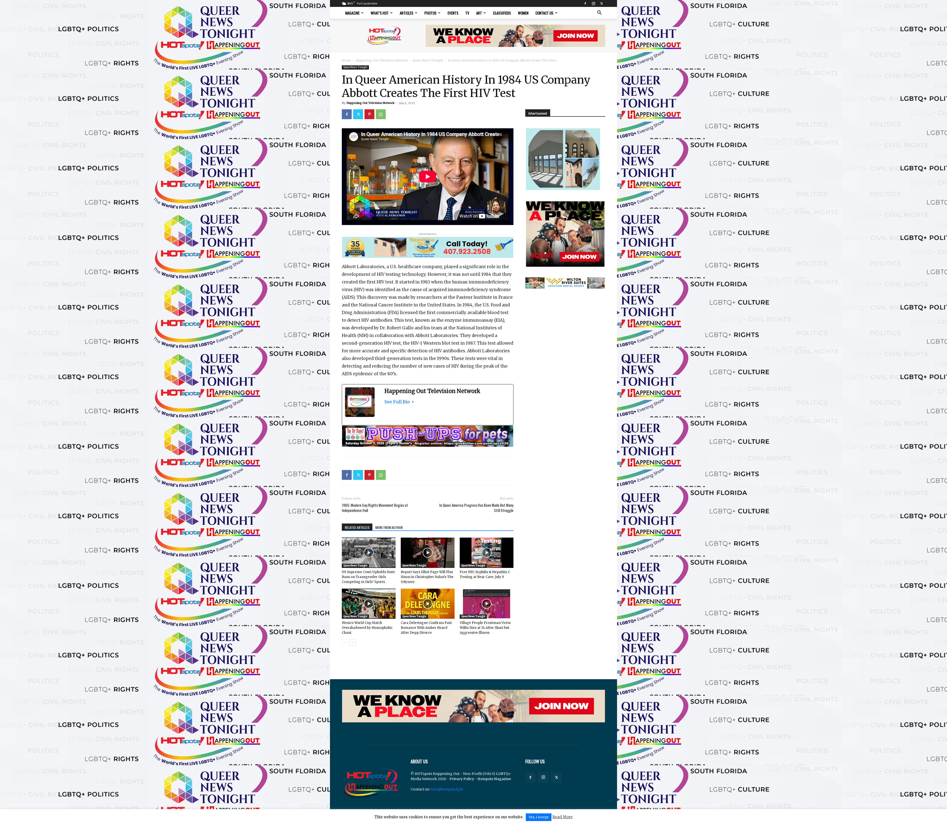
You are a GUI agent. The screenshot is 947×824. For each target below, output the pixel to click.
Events (453, 13)
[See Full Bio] (413, 402)
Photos (430, 13)
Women (523, 13)
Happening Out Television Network (382, 60)
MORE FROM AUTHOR (389, 527)
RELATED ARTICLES (357, 527)
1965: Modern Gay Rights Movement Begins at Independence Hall (375, 508)
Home (346, 60)
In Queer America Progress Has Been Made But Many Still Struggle (476, 508)
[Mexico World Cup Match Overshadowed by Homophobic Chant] (369, 604)
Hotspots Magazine (494, 779)
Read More (562, 817)
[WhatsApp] (381, 114)
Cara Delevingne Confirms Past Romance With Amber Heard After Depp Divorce (426, 628)
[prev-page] (345, 642)
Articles (406, 13)
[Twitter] (601, 3)
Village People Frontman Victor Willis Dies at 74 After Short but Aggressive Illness (485, 628)
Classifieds (502, 13)
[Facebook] (585, 3)
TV (467, 13)
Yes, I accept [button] (538, 817)
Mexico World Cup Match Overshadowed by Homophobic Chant (367, 628)
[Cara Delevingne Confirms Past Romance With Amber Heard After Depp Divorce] (428, 604)
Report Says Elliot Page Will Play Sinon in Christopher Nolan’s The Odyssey (427, 577)
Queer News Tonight (427, 60)
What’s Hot (380, 13)
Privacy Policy (462, 779)
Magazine (352, 13)
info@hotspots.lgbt (446, 789)
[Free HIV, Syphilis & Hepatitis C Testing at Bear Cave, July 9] (486, 553)
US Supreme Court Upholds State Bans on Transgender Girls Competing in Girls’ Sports (368, 577)
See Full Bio (397, 402)
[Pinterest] (369, 114)
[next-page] (353, 642)
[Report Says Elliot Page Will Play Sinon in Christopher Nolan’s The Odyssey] (428, 553)
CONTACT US (544, 13)
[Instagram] (593, 3)
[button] (599, 13)
